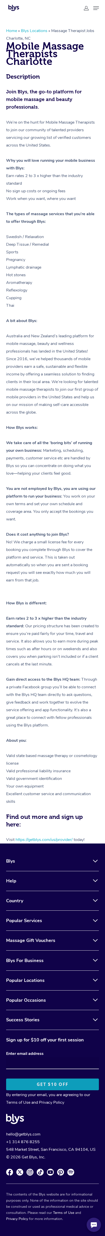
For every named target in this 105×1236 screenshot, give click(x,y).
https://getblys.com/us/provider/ (44, 839)
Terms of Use (18, 1102)
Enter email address (25, 1053)
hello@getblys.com (23, 1134)
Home (11, 31)
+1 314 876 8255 (23, 1142)
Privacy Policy (51, 1102)
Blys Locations (34, 31)
